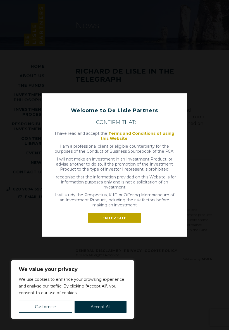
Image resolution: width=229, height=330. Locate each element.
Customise (45, 306)
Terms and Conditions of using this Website (137, 136)
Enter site (114, 218)
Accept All (100, 306)
